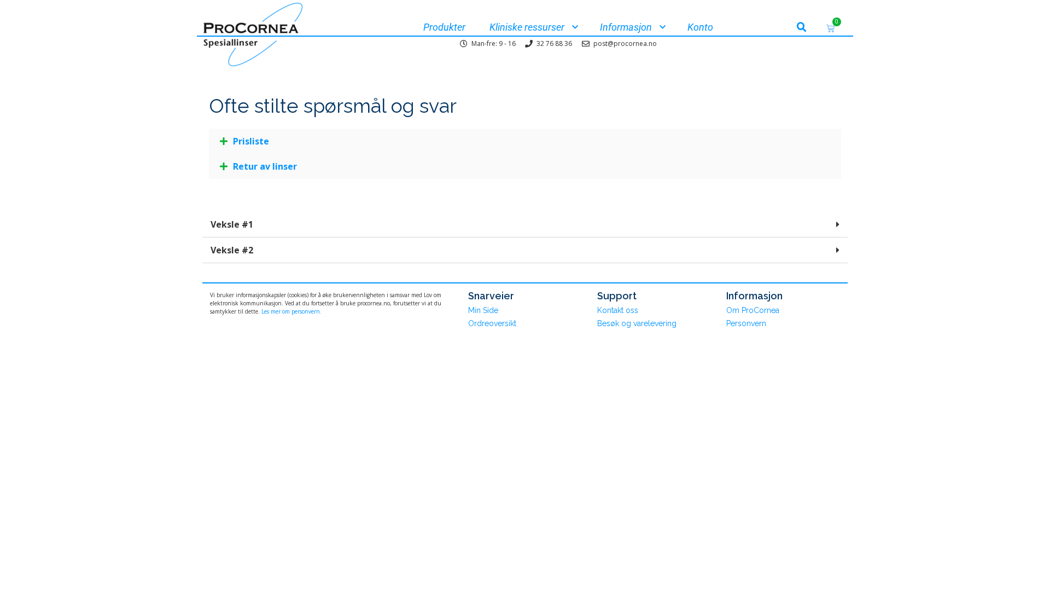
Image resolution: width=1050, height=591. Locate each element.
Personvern (746, 323)
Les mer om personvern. (291, 311)
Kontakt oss (617, 310)
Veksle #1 (232, 224)
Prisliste (251, 141)
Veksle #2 (232, 250)
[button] (801, 27)
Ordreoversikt (492, 323)
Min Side (483, 310)
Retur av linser (265, 166)
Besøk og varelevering (636, 323)
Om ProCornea (752, 310)
